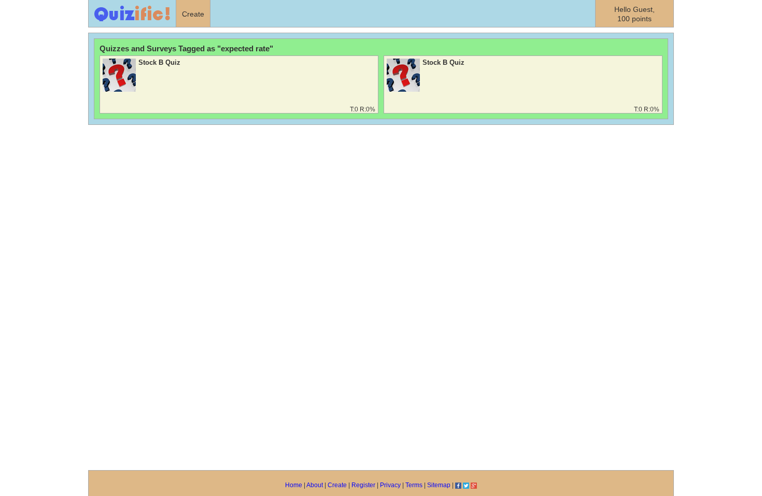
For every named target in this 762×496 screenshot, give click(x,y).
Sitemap (438, 485)
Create (337, 485)
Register (363, 485)
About (314, 485)
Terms (413, 485)
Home (293, 485)
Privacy (390, 485)
